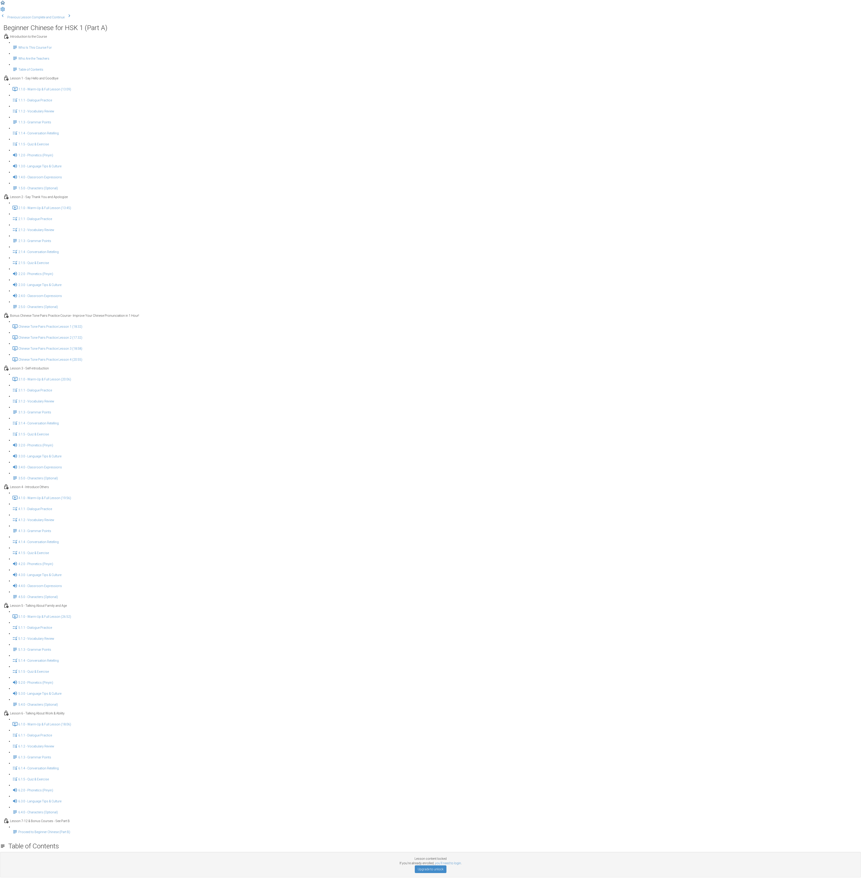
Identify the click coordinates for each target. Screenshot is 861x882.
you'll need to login (448, 863)
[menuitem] (2, 11)
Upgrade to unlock (431, 869)
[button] (2, 4)
